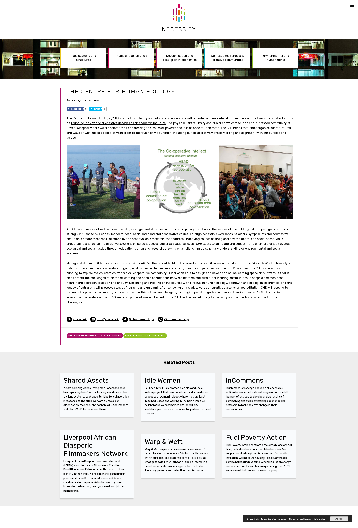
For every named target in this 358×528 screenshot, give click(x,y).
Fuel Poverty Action (256, 437)
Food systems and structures (83, 58)
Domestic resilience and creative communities (228, 58)
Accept (339, 518)
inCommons (244, 380)
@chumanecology (141, 319)
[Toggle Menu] (352, 5)
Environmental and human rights (276, 58)
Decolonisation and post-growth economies (180, 58)
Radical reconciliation (132, 56)
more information (317, 518)
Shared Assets (86, 380)
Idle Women (162, 380)
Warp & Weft (164, 442)
